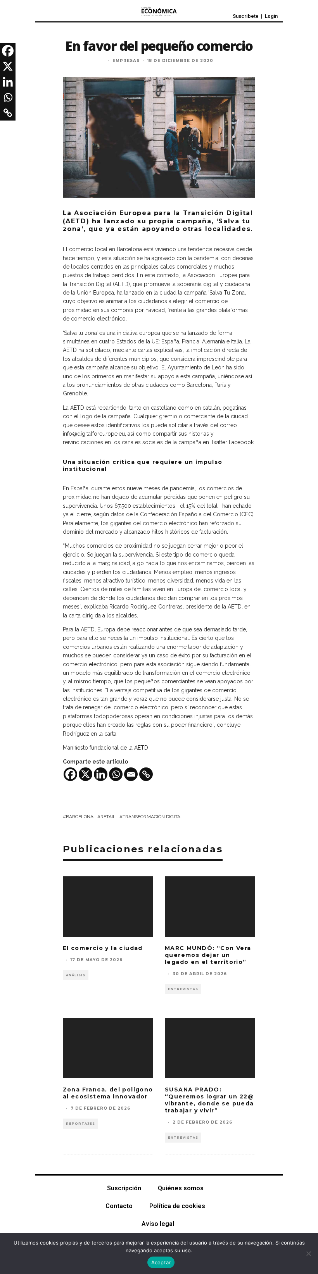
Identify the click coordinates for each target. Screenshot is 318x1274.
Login (271, 16)
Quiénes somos (181, 1188)
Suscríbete (246, 16)
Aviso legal (158, 1223)
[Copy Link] (146, 774)
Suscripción (124, 1188)
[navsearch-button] (59, 13)
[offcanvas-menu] (42, 13)
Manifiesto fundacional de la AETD (105, 748)
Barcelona (79, 816)
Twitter (219, 442)
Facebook (241, 442)
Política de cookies (177, 1206)
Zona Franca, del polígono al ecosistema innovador (108, 1093)
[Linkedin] (100, 774)
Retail (108, 816)
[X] (85, 774)
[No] (308, 1253)
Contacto (119, 1206)
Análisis (75, 975)
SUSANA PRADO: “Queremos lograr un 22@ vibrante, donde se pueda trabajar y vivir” (209, 1100)
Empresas (126, 60)
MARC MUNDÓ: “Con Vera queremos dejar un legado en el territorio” (208, 955)
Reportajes (80, 1124)
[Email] (131, 774)
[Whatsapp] (116, 774)
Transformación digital (153, 816)
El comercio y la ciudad (103, 948)
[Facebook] (70, 774)
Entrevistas (183, 989)
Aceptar (161, 1262)
